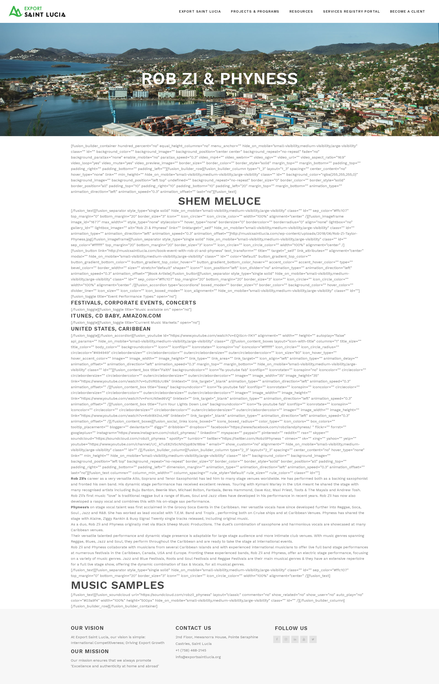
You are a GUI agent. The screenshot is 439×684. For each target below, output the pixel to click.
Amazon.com (142, 316)
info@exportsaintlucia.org (198, 657)
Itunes (81, 316)
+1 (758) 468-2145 (191, 650)
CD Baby (107, 316)
